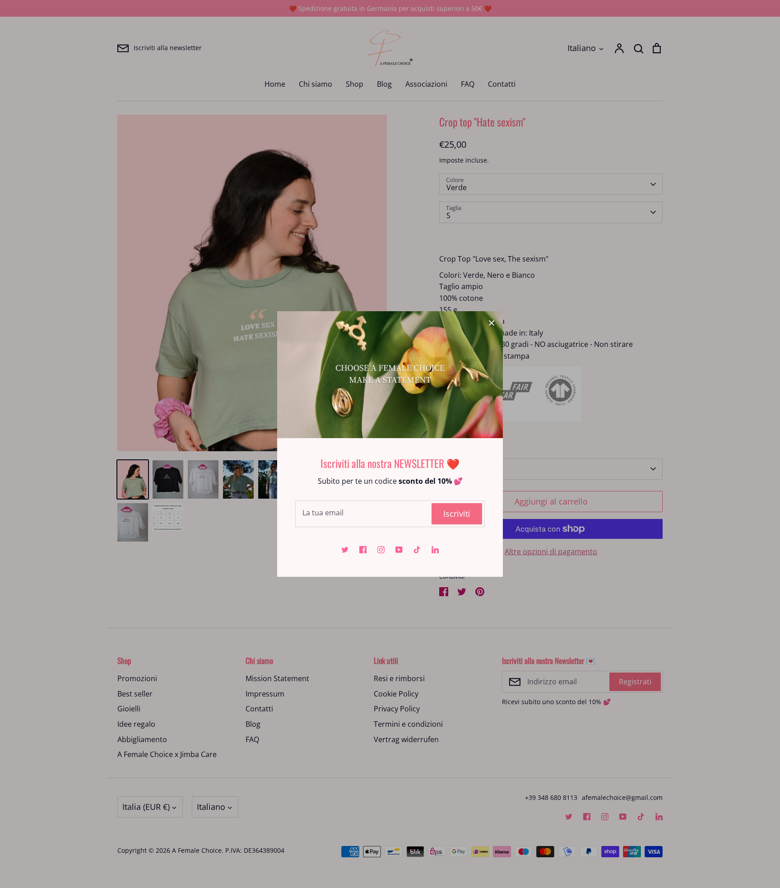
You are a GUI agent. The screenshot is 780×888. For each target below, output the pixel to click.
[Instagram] (381, 550)
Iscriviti (456, 513)
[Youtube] (399, 550)
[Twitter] (345, 550)
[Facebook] (363, 550)
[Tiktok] (417, 550)
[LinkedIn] (435, 550)
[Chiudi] (491, 322)
